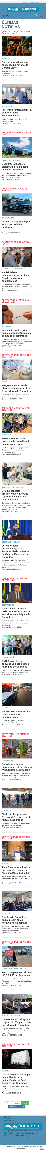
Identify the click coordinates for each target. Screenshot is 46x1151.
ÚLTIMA (21, 1107)
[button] (36, 15)
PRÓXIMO (13, 1107)
